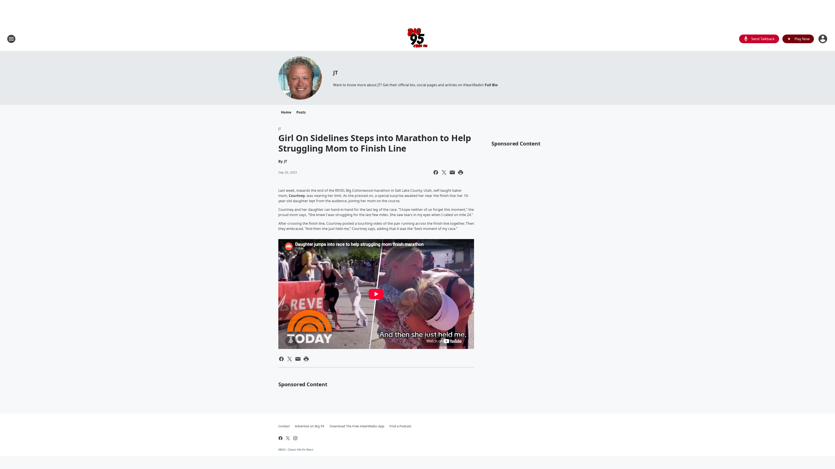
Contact (284, 426)
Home (286, 112)
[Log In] (823, 39)
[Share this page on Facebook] (436, 172)
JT (335, 72)
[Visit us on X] (288, 438)
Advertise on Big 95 (309, 426)
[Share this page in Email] (452, 172)
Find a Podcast (400, 426)
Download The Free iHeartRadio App (357, 426)
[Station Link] (417, 38)
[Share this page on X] (444, 172)
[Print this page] (461, 172)
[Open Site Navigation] (11, 39)
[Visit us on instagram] (295, 438)
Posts (301, 112)
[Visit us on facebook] (280, 438)
